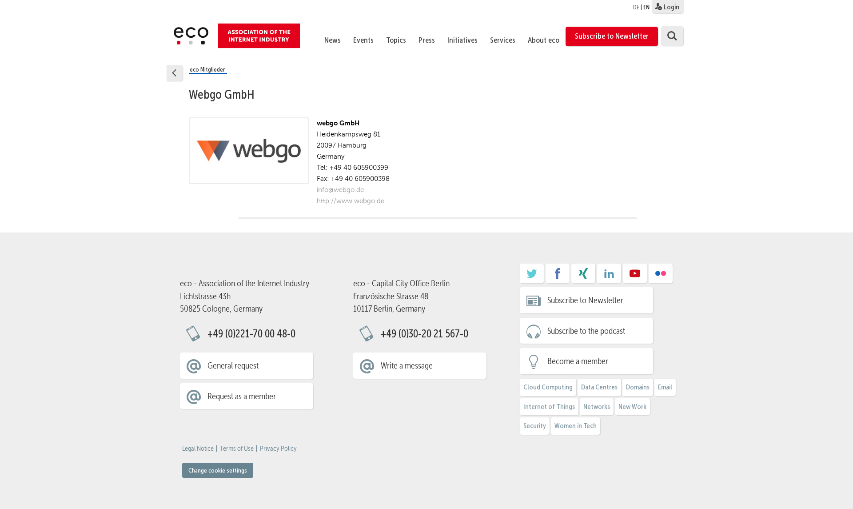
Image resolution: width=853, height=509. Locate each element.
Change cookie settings (217, 470)
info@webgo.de (340, 189)
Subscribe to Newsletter (612, 36)
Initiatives (462, 40)
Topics (396, 40)
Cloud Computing (548, 387)
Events (363, 40)
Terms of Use (237, 449)
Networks (596, 406)
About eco (543, 40)
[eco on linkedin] (609, 276)
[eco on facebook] (557, 276)
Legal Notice (198, 449)
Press (427, 40)
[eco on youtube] (635, 276)
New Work (632, 406)
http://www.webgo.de (350, 200)
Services (502, 40)
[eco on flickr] (660, 276)
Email (665, 387)
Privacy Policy (278, 449)
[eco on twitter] (531, 276)
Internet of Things (549, 406)
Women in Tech (575, 425)
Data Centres (599, 387)
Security (534, 425)
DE (636, 7)
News (332, 40)
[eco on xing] (583, 276)
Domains (638, 387)
